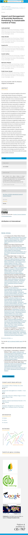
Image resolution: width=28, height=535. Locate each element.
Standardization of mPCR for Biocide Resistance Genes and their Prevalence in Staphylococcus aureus (15, 311)
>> (12, 338)
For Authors (4, 420)
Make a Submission (8, 376)
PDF (4, 158)
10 (9, 338)
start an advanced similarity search (15, 341)
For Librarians (5, 422)
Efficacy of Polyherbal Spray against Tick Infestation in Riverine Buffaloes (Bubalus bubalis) (15, 269)
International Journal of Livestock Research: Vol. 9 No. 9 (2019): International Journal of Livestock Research (15, 253)
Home (3, 6)
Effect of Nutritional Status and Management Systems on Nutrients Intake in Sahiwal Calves (15, 331)
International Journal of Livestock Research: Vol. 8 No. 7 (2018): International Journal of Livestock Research (15, 263)
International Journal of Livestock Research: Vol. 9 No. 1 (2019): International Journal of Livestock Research (13, 325)
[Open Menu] (1, 1)
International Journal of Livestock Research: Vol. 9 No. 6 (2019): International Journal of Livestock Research (15, 369)
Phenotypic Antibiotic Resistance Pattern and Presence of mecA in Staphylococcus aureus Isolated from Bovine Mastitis (15, 249)
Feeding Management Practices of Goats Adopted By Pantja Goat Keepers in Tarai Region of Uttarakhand (14, 260)
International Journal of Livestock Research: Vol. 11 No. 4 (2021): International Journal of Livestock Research (15, 314)
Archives (7, 6)
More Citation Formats (9, 184)
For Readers (4, 418)
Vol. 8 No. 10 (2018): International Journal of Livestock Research (13, 8)
